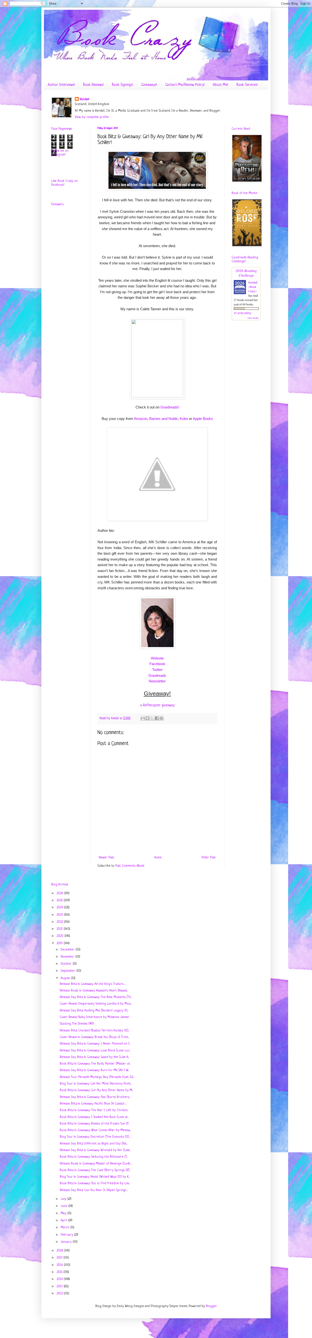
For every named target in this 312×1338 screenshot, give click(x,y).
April (64, 1220)
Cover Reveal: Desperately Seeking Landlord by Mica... (95, 1004)
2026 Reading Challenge (246, 273)
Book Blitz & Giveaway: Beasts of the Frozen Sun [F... (94, 1123)
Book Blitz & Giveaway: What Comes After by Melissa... (95, 1130)
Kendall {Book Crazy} (252, 286)
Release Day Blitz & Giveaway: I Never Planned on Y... (95, 1044)
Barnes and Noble (163, 419)
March (65, 1227)
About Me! (220, 85)
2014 (60, 1279)
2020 (60, 936)
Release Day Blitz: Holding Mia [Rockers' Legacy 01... (94, 1010)
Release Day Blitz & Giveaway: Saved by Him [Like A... (94, 1057)
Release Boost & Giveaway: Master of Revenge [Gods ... (96, 1163)
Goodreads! (169, 407)
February (67, 1235)
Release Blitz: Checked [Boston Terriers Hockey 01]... (94, 1030)
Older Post (209, 857)
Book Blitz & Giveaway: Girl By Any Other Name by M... (96, 1090)
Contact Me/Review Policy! (185, 85)
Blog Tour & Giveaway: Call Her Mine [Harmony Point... (95, 1084)
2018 (60, 1250)
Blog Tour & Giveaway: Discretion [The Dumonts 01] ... (95, 1137)
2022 (60, 922)
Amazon (140, 419)
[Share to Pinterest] (161, 718)
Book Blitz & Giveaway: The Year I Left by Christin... (94, 1110)
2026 (60, 893)
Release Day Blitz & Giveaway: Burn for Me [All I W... (94, 1070)
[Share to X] (152, 718)
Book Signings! (122, 85)
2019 (60, 943)
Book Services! (247, 85)
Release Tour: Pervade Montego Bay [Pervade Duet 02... (97, 1077)
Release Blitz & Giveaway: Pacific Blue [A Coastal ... (93, 1103)
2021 (60, 929)
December (68, 949)
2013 (60, 1286)
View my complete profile (92, 117)
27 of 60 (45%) (242, 313)
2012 (60, 1293)
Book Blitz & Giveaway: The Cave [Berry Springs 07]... (95, 1170)
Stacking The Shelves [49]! (77, 1024)
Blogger (211, 1306)
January (67, 1242)
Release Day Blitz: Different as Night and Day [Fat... (93, 1143)
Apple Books (203, 419)
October (67, 964)
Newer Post (106, 857)
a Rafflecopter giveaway (157, 705)
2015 (60, 1272)
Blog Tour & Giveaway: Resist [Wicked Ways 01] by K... (94, 1177)
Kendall (84, 99)
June (64, 1206)
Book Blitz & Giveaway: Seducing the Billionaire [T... (93, 1157)
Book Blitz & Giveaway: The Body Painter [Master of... (95, 1064)
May (64, 1213)
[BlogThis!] (147, 718)
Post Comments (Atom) (129, 866)
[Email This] (142, 718)
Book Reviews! (93, 85)
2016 (60, 1265)
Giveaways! (149, 85)
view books (253, 318)
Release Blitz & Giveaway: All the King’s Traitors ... (92, 984)
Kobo (184, 419)
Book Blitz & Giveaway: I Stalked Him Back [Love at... (94, 1117)
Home (158, 857)
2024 (60, 907)
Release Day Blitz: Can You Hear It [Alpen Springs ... (94, 1190)
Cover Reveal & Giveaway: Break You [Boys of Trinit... (94, 1037)
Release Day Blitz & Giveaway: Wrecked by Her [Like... (95, 1150)
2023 (60, 915)
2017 (60, 1258)
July (64, 1199)
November (68, 957)
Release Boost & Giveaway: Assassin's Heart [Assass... (93, 990)
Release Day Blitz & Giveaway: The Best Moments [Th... (96, 997)
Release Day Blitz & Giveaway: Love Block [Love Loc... (95, 1050)
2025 (60, 900)
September (68, 971)
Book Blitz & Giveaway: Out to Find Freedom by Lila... (95, 1183)
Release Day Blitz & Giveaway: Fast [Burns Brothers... (95, 1097)
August (66, 978)
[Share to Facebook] (156, 718)
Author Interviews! (61, 85)
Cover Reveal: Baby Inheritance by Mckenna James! (94, 1017)
